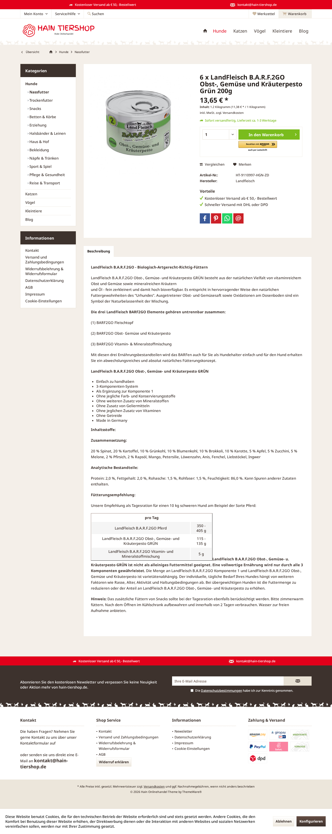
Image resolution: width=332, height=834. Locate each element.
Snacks (34, 108)
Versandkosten (154, 786)
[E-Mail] (238, 218)
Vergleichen (214, 164)
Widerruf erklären (114, 762)
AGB (29, 287)
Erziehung (37, 125)
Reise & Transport (44, 182)
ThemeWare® (192, 792)
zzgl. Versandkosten (230, 113)
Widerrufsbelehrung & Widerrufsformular (44, 271)
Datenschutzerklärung (44, 280)
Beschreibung (98, 251)
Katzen (31, 193)
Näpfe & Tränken (43, 158)
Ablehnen (284, 821)
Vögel (30, 202)
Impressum (35, 294)
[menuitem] (295, 13)
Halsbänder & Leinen (47, 133)
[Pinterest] (216, 218)
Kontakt (32, 250)
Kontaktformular (34, 743)
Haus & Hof (38, 141)
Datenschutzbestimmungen (221, 690)
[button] (257, 146)
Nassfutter (38, 92)
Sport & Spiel (40, 166)
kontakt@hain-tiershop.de (44, 763)
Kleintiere (33, 210)
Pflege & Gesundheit (46, 174)
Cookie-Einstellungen (43, 300)
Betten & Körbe (42, 116)
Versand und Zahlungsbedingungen (44, 259)
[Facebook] (205, 218)
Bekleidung (38, 149)
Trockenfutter (40, 100)
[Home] (205, 31)
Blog (29, 219)
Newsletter (183, 731)
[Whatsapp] (227, 218)
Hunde (31, 83)
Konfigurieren (311, 821)
